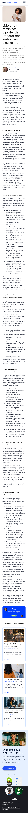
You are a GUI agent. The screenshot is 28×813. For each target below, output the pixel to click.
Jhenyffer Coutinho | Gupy (10, 648)
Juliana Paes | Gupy (16, 67)
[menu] (24, 2)
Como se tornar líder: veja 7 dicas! (14, 679)
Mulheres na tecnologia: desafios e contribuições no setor (13, 711)
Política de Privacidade (8, 808)
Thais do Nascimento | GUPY (10, 681)
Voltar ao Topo (12, 775)
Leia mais (6, 659)
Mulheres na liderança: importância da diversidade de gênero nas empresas (12, 645)
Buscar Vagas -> (9, 768)
